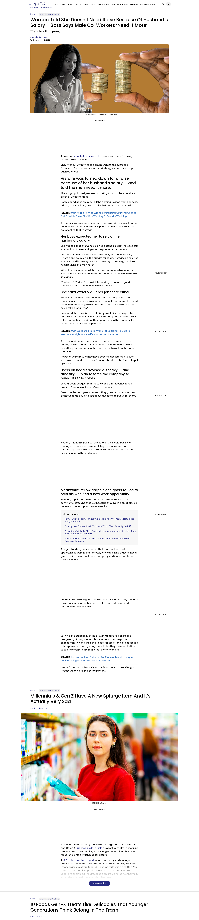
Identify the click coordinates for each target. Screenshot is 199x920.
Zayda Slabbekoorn (39, 708)
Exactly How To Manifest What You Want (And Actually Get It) (98, 526)
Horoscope (73, 4)
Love (56, 4)
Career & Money (136, 4)
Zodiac (63, 4)
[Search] (162, 4)
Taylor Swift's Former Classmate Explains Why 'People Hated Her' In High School (100, 520)
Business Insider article (89, 848)
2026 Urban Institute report (78, 860)
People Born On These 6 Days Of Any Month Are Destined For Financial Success (97, 539)
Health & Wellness (119, 4)
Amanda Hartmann (39, 37)
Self (80, 4)
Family (86, 4)
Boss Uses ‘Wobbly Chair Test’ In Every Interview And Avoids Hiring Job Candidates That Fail (100, 532)
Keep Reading (99, 883)
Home (32, 14)
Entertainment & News (100, 4)
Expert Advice (150, 4)
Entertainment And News (50, 14)
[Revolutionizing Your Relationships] (40, 4)
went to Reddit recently (87, 156)
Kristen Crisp (36, 917)
